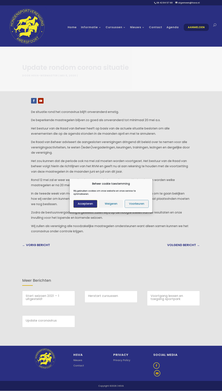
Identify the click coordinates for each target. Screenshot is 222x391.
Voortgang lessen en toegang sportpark (167, 297)
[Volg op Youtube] (41, 101)
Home (72, 27)
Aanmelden (196, 27)
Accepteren (85, 204)
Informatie (89, 27)
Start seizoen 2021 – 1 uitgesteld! (42, 297)
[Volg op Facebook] (34, 101)
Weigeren (111, 204)
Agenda (172, 27)
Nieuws (135, 27)
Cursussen (114, 27)
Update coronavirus (41, 320)
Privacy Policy (121, 360)
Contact (155, 27)
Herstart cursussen (103, 296)
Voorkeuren (136, 204)
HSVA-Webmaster (44, 75)
